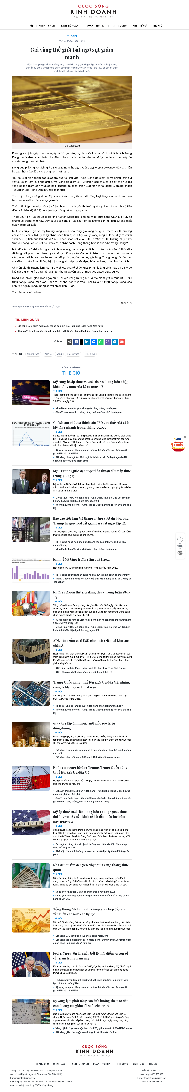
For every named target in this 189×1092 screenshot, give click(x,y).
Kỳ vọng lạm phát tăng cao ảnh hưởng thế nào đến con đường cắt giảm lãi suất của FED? (90, 452)
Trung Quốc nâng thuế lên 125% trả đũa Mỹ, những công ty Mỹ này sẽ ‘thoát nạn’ (92, 580)
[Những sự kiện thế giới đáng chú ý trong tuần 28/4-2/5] (31, 603)
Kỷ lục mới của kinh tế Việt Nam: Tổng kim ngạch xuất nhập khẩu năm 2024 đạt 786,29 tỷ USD (92, 621)
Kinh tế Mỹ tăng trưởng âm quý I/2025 (81, 559)
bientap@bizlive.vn (26, 1078)
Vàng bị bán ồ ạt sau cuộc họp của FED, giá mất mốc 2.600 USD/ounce (93, 1028)
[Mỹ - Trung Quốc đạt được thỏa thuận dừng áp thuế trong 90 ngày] (31, 481)
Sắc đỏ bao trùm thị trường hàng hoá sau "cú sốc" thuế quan (88, 412)
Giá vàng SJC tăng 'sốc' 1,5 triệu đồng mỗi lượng (82, 935)
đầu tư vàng (73, 354)
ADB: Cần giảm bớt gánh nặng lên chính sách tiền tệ (83, 672)
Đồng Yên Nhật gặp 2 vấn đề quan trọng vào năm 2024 (85, 891)
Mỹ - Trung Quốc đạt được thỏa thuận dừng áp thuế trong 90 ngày (92, 473)
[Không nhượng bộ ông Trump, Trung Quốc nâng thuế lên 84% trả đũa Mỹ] (31, 778)
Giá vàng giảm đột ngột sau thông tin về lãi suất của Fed (86, 1032)
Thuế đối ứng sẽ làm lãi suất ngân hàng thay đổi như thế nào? (89, 705)
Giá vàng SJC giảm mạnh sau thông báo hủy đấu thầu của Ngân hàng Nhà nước (60, 326)
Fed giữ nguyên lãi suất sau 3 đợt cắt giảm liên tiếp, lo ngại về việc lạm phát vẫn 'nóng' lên (90, 982)
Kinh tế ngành (71, 25)
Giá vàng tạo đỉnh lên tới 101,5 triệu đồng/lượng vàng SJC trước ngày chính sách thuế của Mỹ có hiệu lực (92, 941)
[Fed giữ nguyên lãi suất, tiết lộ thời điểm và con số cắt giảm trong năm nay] (31, 964)
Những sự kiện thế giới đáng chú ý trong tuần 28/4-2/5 (91, 594)
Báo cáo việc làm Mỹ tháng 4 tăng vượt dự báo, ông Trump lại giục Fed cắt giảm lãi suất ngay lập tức (91, 520)
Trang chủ (42, 1064)
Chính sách (47, 25)
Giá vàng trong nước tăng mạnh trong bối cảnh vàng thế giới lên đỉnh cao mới (92, 752)
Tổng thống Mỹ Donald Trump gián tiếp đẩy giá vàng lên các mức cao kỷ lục (89, 911)
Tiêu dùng (90, 354)
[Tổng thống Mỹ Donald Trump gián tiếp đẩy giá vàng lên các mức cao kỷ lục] (31, 920)
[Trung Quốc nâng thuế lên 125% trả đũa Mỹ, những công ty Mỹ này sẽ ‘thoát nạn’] (31, 693)
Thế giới (158, 25)
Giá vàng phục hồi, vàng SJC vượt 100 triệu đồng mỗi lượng (87, 757)
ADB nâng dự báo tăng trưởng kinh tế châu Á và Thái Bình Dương (90, 668)
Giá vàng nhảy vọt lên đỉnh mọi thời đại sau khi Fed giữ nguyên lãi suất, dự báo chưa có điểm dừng (90, 459)
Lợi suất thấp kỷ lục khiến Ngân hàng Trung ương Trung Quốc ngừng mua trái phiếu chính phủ (91, 793)
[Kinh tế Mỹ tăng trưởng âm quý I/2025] (31, 570)
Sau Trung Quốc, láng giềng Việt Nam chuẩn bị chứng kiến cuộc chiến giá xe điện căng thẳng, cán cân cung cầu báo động (92, 800)
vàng (59, 354)
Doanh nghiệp (96, 25)
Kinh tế (48, 354)
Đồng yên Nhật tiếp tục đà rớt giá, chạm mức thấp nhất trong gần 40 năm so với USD (91, 897)
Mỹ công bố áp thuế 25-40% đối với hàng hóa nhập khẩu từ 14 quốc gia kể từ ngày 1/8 (90, 384)
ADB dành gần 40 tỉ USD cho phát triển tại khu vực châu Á (91, 643)
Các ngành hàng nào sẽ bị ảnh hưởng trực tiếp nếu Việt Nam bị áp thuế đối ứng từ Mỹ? (90, 846)
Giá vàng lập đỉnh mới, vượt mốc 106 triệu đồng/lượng (84, 725)
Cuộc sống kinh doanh (94, 1050)
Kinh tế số (140, 25)
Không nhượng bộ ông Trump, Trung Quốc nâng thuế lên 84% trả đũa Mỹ (92, 506)
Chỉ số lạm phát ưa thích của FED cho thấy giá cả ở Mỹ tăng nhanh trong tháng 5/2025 (91, 425)
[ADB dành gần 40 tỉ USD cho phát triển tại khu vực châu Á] (31, 651)
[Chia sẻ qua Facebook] (180, 539)
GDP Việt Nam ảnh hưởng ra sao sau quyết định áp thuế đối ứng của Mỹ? (91, 853)
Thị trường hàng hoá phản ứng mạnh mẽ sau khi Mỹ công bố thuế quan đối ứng (90, 544)
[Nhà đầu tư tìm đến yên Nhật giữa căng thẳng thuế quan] (31, 875)
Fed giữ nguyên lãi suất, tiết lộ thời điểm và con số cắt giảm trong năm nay (90, 955)
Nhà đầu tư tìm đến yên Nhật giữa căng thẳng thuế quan (86, 408)
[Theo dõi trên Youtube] (180, 546)
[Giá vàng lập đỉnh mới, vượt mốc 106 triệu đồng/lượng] (31, 734)
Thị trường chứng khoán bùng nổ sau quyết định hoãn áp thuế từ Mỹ (92, 574)
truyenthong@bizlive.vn (155, 1078)
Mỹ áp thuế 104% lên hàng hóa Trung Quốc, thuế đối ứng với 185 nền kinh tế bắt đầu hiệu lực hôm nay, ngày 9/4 (91, 499)
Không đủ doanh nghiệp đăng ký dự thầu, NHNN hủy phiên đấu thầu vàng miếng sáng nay (66, 331)
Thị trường (119, 25)
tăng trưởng (33, 354)
